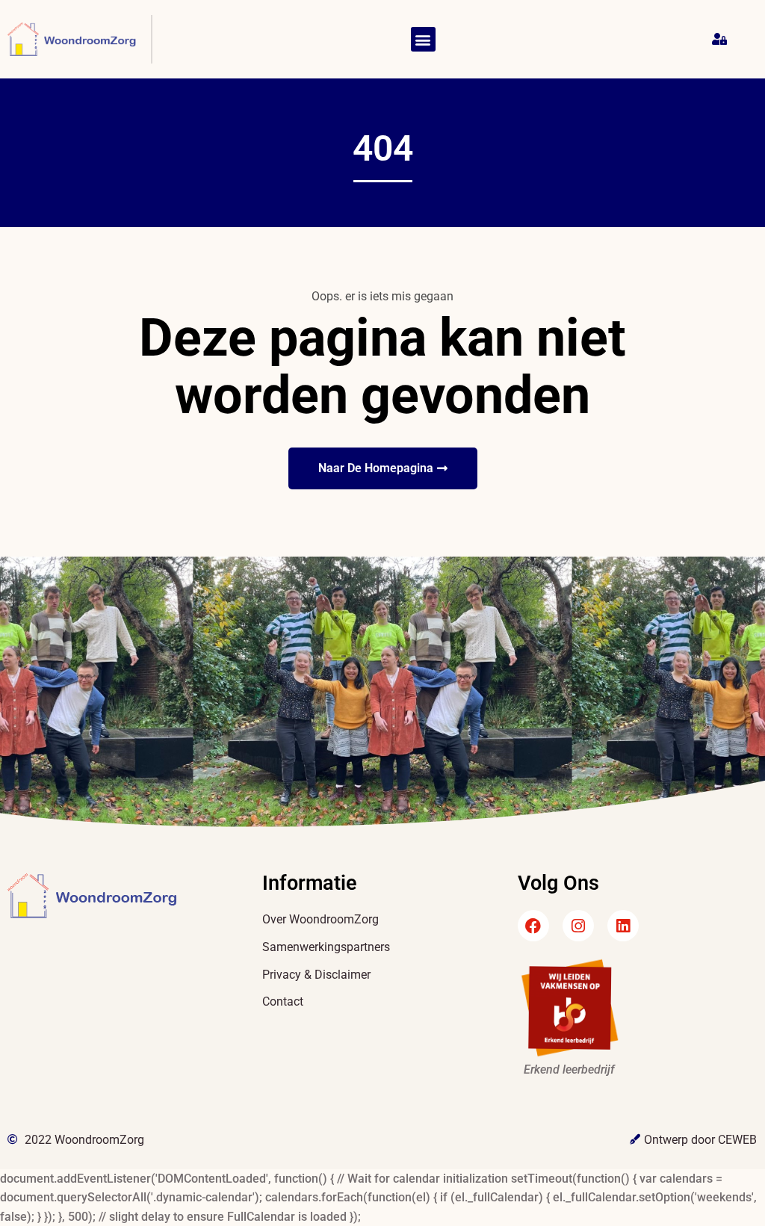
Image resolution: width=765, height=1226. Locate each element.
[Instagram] (578, 925)
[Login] (721, 39)
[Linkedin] (623, 925)
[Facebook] (533, 925)
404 (383, 148)
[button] (423, 39)
